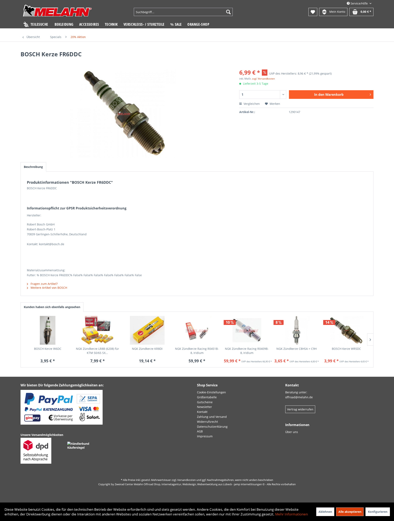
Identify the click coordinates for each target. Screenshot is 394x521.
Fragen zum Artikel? (44, 284)
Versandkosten (186, 480)
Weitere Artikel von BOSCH (48, 288)
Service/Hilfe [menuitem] (359, 3)
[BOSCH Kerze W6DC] (48, 330)
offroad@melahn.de (299, 397)
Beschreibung (33, 167)
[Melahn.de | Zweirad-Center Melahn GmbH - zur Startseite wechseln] (57, 12)
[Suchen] (228, 12)
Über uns (291, 432)
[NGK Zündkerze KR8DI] (147, 330)
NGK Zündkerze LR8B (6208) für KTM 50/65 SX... (97, 351)
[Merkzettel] (312, 12)
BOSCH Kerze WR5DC (346, 349)
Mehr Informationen (291, 514)
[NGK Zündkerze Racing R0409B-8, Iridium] (247, 330)
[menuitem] (183, 12)
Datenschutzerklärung (212, 427)
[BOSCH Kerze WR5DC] (346, 330)
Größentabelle (207, 397)
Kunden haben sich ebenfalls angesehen (52, 307)
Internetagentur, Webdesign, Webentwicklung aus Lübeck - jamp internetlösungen (211, 484)
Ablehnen (325, 512)
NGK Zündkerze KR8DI (147, 349)
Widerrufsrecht (207, 422)
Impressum (205, 436)
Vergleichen (251, 104)
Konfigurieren (377, 512)
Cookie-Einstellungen (211, 392)
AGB (200, 431)
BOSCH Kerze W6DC (47, 349)
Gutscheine (205, 402)
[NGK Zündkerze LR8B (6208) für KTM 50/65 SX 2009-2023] (97, 330)
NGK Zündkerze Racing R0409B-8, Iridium (247, 351)
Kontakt (202, 412)
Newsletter (204, 407)
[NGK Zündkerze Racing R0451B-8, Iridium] (197, 330)
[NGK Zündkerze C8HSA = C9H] (297, 330)
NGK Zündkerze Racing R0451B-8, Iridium (197, 351)
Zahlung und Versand (212, 417)
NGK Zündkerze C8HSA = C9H (296, 349)
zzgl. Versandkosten (263, 78)
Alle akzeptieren (349, 512)
